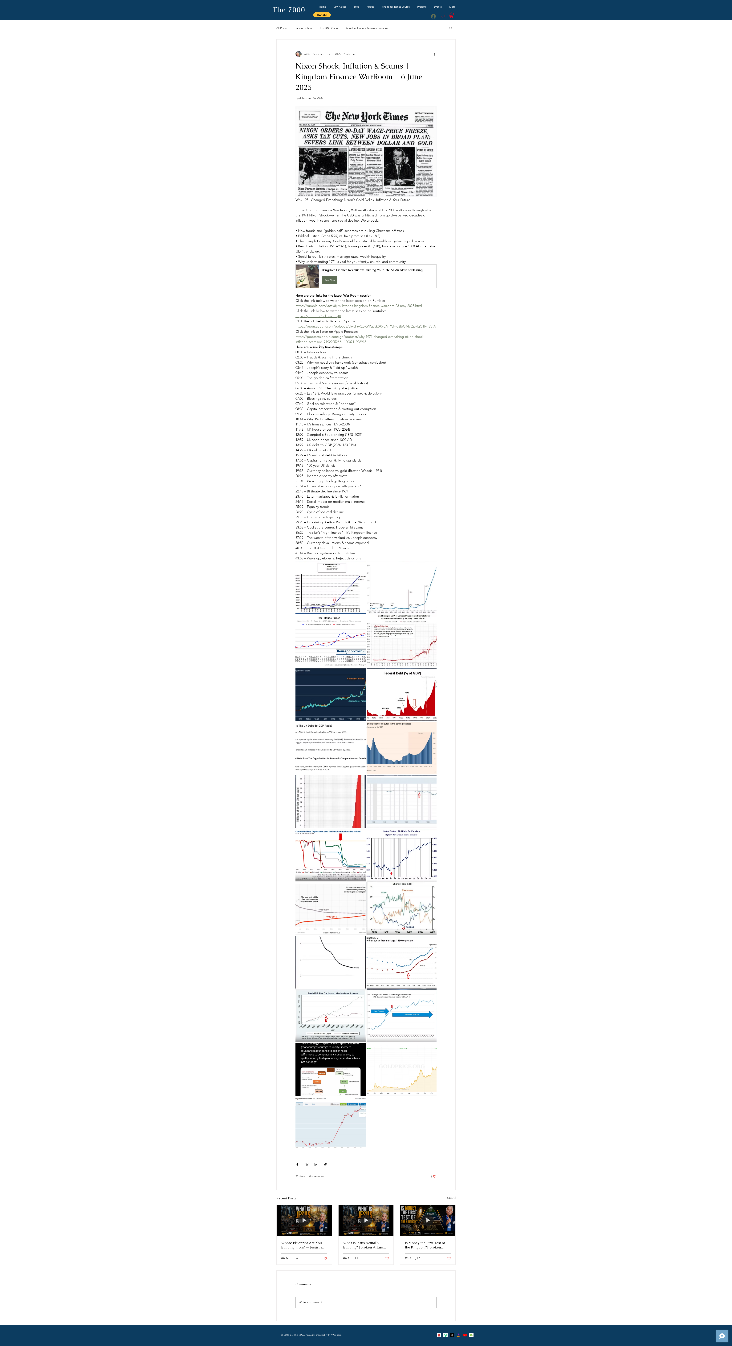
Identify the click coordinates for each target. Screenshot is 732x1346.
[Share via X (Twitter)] (306, 1164)
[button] (451, 15)
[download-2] (471, 1335)
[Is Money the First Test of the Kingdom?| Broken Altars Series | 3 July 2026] (427, 1220)
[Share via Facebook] (297, 1164)
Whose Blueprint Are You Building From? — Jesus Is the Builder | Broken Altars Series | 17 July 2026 (303, 1245)
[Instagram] (458, 1335)
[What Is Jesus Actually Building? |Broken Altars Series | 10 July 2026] (366, 1220)
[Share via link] (325, 1164)
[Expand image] (330, 587)
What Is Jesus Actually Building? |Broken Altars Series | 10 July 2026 (363, 1245)
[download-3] (439, 1335)
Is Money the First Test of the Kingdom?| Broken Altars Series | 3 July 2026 (425, 1245)
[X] (452, 1335)
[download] (445, 1335)
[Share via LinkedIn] (316, 1164)
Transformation (303, 28)
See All (451, 1197)
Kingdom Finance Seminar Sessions (366, 28)
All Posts (281, 28)
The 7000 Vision (328, 28)
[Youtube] (465, 1335)
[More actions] (434, 54)
